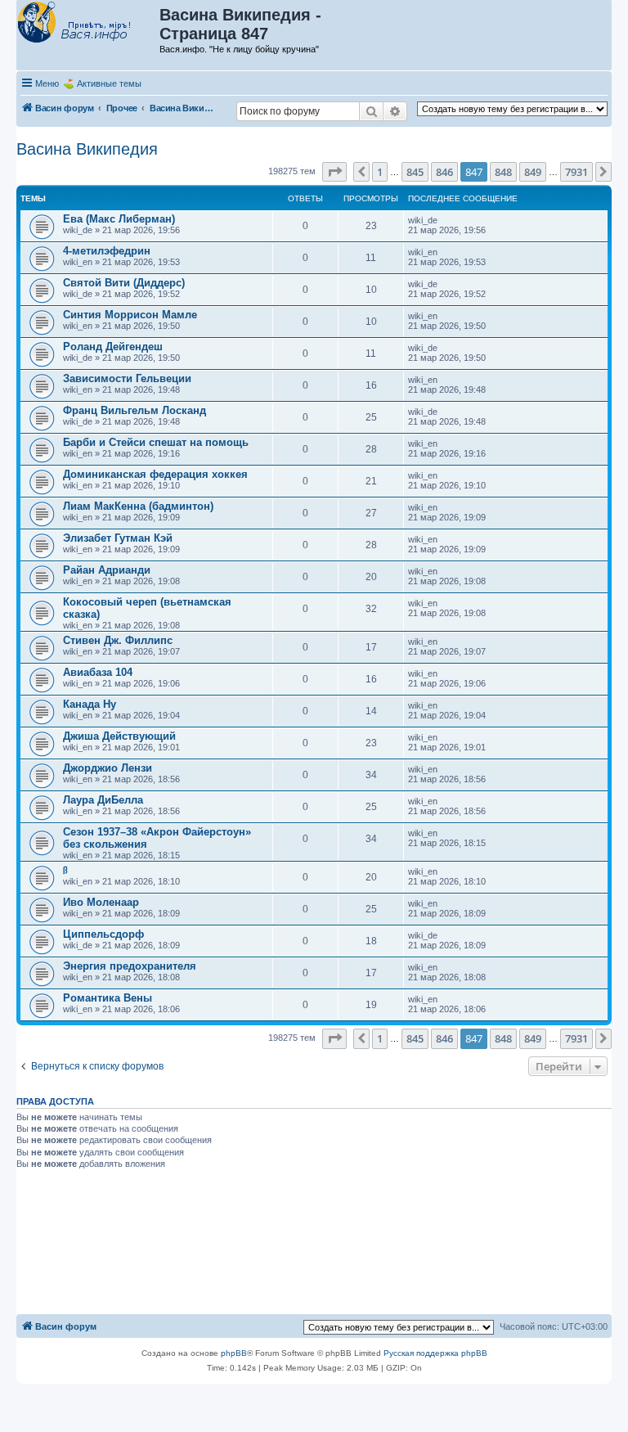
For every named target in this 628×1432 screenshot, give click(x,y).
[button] (334, 172)
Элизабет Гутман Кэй (118, 538)
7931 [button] (576, 171)
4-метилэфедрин (106, 251)
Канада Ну (89, 704)
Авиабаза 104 (97, 672)
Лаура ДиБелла (103, 800)
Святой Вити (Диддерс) (124, 283)
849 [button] (532, 171)
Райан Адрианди (106, 570)
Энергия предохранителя (129, 966)
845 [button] (415, 171)
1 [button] (380, 171)
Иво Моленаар (101, 902)
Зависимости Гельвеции (127, 378)
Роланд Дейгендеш (113, 346)
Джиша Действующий (119, 736)
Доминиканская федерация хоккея (155, 474)
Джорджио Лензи (107, 768)
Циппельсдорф (103, 934)
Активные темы (109, 83)
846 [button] (444, 171)
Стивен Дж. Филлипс (118, 640)
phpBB (234, 1353)
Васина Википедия (87, 149)
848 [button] (503, 171)
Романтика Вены (107, 998)
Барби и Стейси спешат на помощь (156, 442)
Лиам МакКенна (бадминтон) (138, 506)
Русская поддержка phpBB (435, 1353)
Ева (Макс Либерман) (119, 219)
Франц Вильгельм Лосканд (134, 410)
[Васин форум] (88, 23)
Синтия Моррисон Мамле (130, 314)
